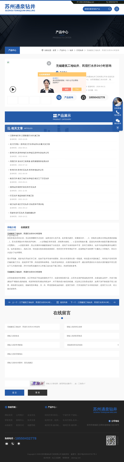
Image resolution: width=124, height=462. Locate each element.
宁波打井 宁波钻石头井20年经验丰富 (71, 415)
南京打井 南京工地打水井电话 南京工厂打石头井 (29, 178)
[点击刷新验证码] (37, 383)
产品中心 (12, 50)
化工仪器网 (56, 458)
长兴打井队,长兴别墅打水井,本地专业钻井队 (71, 420)
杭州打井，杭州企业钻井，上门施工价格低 (53, 420)
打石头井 (80, 50)
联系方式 (20, 425)
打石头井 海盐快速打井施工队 (22, 196)
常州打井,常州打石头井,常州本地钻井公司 (26, 170)
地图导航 (31, 425)
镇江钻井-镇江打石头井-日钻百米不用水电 (27, 204)
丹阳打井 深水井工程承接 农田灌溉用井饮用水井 (29, 161)
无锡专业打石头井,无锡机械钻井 (23, 213)
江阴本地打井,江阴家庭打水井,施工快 (25, 136)
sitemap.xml (75, 458)
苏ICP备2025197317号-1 (87, 454)
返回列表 (63, 302)
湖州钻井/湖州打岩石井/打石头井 (23, 187)
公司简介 (20, 415)
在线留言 (25, 227)
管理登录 (65, 458)
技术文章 (31, 420)
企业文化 (31, 415)
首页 (54, 50)
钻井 (71, 50)
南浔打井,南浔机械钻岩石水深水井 (53, 425)
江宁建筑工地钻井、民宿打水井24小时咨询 (36, 302)
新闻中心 (20, 420)
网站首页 (9, 415)
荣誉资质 (9, 420)
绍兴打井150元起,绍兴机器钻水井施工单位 (53, 415)
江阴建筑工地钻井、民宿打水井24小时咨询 (95, 302)
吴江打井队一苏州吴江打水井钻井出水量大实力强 (30, 144)
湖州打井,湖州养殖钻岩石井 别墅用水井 (71, 425)
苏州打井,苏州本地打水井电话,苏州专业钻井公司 (29, 153)
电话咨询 (117, 115)
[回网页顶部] (118, 128)
